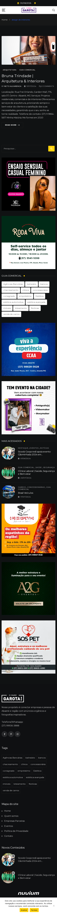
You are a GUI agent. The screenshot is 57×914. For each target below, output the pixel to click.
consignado (9, 296)
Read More (10, 125)
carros (22, 487)
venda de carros (11, 314)
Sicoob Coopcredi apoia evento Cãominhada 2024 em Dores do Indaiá (34, 454)
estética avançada (36, 302)
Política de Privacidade (16, 831)
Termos (34, 910)
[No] (53, 905)
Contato (8, 836)
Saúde (39, 467)
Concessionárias (36, 487)
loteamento (21, 308)
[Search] (53, 10)
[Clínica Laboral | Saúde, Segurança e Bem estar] (8, 472)
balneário (31, 284)
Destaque (23, 448)
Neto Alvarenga (12, 86)
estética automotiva (13, 302)
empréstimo (25, 296)
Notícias (35, 308)
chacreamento (10, 290)
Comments (47, 86)
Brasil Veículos (25, 493)
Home (5, 20)
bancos (44, 284)
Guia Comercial (26, 467)
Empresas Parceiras (14, 821)
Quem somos (11, 816)
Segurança (49, 467)
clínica (25, 290)
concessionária (40, 290)
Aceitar (24, 910)
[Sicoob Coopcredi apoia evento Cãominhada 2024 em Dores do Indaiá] (8, 453)
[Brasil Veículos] (8, 491)
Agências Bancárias (13, 284)
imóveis (7, 308)
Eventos (34, 448)
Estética (39, 296)
